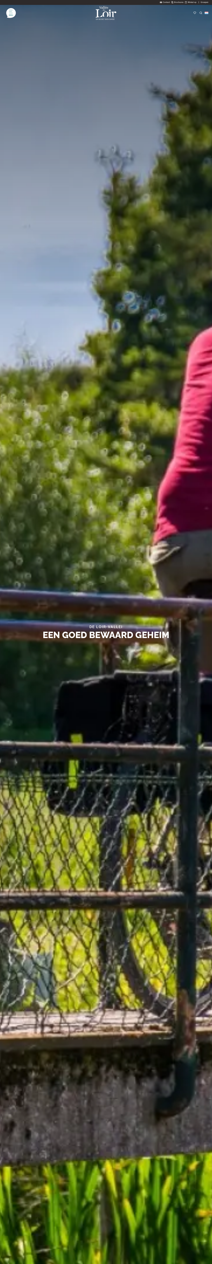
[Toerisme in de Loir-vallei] (106, 13)
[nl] (206, 13)
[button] (201, 13)
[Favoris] (195, 13)
